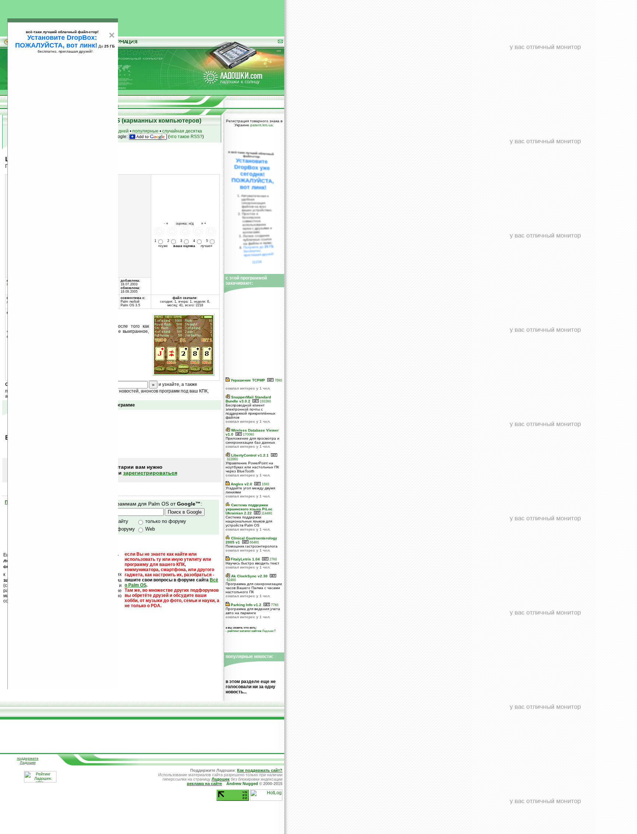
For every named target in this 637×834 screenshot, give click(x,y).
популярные (145, 131)
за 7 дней (119, 131)
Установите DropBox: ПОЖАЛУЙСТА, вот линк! (56, 41)
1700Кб (248, 434)
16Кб (265, 484)
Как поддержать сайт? (259, 770)
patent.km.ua (261, 125)
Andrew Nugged (242, 783)
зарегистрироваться (150, 473)
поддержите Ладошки (28, 760)
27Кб (272, 559)
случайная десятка (182, 131)
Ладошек (250, 631)
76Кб (278, 380)
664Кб (253, 542)
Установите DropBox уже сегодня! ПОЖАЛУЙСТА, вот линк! (252, 174)
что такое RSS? (186, 136)
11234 (257, 262)
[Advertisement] (142, 16)
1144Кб (266, 513)
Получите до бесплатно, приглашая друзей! (258, 250)
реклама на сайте (204, 783)
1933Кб (265, 401)
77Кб (274, 605)
